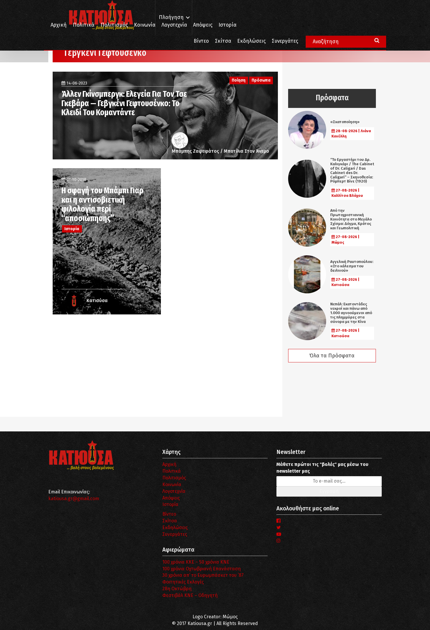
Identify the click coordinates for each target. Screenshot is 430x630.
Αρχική (59, 25)
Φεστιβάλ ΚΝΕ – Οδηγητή (190, 595)
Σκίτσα (223, 41)
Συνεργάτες (285, 41)
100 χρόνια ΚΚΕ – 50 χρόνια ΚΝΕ (195, 562)
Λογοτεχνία (173, 491)
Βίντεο (201, 41)
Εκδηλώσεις (251, 41)
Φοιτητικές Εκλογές (183, 582)
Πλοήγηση (171, 17)
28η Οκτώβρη (177, 588)
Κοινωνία (144, 25)
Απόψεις (202, 25)
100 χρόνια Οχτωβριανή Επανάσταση (201, 569)
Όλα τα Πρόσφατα (332, 355)
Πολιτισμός (114, 25)
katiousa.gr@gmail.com (73, 498)
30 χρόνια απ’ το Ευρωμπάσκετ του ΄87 (203, 575)
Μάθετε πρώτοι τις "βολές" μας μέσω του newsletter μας (322, 468)
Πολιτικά (83, 25)
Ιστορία (227, 25)
